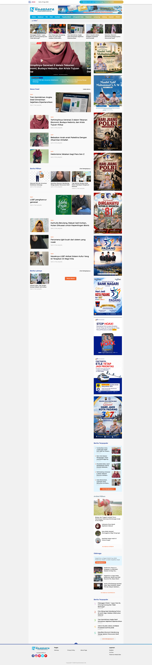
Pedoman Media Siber (115, 654)
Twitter (43, 658)
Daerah (111, 17)
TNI (46, 17)
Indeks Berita (86, 89)
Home (33, 2)
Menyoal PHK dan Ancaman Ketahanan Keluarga (96, 2)
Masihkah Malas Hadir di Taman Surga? (109, 539)
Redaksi (111, 650)
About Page (49, 656)
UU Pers (111, 652)
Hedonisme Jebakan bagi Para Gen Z (53, 71)
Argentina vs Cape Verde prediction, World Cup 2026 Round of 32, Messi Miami (112, 577)
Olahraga (97, 553)
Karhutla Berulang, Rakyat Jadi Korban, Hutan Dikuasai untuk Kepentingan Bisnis (70, 224)
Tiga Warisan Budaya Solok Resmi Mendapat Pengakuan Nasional (80, 185)
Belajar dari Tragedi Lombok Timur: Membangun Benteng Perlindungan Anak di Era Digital (107, 519)
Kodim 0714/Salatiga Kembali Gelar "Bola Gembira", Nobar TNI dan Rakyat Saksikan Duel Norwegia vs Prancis (112, 585)
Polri (51, 17)
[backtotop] (76, 644)
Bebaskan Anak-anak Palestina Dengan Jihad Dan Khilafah (69, 138)
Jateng (104, 17)
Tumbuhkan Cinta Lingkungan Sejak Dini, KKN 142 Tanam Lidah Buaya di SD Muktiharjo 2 (103, 449)
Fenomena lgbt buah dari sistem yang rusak (68, 241)
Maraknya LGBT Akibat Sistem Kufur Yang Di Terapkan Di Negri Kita (70, 257)
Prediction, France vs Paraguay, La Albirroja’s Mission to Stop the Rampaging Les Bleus (111, 569)
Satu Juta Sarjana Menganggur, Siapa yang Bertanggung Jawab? (102, 457)
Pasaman (89, 17)
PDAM (118, 17)
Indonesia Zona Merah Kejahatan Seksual (108, 525)
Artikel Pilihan (99, 496)
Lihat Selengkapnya (85, 168)
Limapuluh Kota (78, 17)
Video (35, 20)
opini (32, 69)
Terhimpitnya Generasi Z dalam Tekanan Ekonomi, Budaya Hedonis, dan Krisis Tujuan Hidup (69, 122)
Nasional (40, 17)
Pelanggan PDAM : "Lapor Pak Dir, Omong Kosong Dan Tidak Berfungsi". (38, 36)
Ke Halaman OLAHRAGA (107, 592)
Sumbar (57, 17)
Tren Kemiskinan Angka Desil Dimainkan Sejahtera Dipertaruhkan (75, 36)
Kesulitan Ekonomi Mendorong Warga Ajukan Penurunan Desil (112, 36)
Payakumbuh (66, 17)
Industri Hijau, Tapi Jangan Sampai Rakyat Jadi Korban (38, 286)
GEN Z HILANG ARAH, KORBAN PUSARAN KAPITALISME (92, 36)
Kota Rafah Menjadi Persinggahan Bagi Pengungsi (111, 532)
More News (71, 278)
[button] (54, 74)
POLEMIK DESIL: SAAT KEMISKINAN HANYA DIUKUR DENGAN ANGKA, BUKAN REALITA (103, 465)
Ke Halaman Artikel (107, 546)
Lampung (97, 17)
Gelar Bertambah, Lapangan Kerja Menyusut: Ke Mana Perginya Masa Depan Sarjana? (103, 481)
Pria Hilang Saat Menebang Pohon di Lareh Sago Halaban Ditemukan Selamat (57, 36)
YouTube (47, 658)
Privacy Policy (71, 650)
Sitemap (56, 650)
